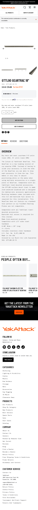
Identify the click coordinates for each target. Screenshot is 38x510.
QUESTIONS (24, 141)
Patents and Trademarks (12, 503)
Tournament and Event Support (14, 500)
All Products (9, 13)
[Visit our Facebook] (13, 347)
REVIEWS (13, 141)
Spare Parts (7, 415)
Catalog (6, 423)
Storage (6, 384)
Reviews (6, 444)
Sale (4, 418)
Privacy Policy (9, 492)
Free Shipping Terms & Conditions (16, 457)
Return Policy (8, 454)
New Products (8, 410)
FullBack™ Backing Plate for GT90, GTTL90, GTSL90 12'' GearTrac (14, 289)
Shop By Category (9, 407)
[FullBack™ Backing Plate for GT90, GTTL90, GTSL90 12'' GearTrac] (15, 275)
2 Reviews (15, 93)
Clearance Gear (9, 397)
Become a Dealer (9, 452)
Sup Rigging (7, 392)
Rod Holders (7, 381)
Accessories (7, 389)
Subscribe (19, 312)
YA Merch (6, 394)
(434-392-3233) (8, 484)
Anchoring (6, 371)
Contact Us (7, 433)
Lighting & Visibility (12, 373)
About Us (6, 430)
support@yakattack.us (10, 482)
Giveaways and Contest (12, 462)
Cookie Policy (8, 489)
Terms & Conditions (10, 495)
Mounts (5, 378)
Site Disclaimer (9, 497)
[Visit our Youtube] (9, 347)
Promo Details (8, 460)
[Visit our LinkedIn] (18, 347)
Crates (5, 376)
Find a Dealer (8, 359)
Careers (6, 436)
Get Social (7, 441)
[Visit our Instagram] (4, 347)
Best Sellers (8, 412)
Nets (4, 386)
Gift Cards (7, 420)
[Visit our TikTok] (23, 347)
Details (4, 141)
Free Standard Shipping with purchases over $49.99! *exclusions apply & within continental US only (19, 2)
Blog (4, 446)
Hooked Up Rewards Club (12, 438)
